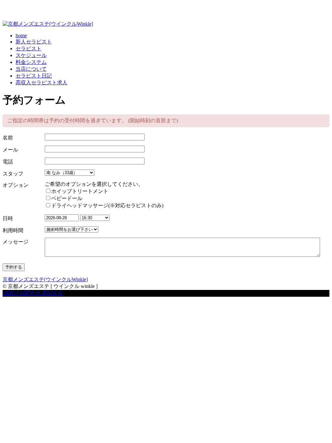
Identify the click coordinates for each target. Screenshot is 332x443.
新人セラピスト (34, 41)
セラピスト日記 (34, 75)
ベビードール (66, 198)
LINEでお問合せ (22, 293)
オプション (16, 185)
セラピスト (29, 48)
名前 (8, 137)
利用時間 (13, 230)
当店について (31, 69)
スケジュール (31, 55)
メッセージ (16, 242)
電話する (52, 293)
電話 (8, 161)
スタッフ (13, 173)
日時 (8, 218)
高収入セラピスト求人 (41, 82)
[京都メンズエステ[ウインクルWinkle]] (48, 24)
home (21, 35)
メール (10, 149)
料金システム (31, 62)
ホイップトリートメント (79, 191)
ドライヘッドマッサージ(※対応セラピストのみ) (107, 205)
